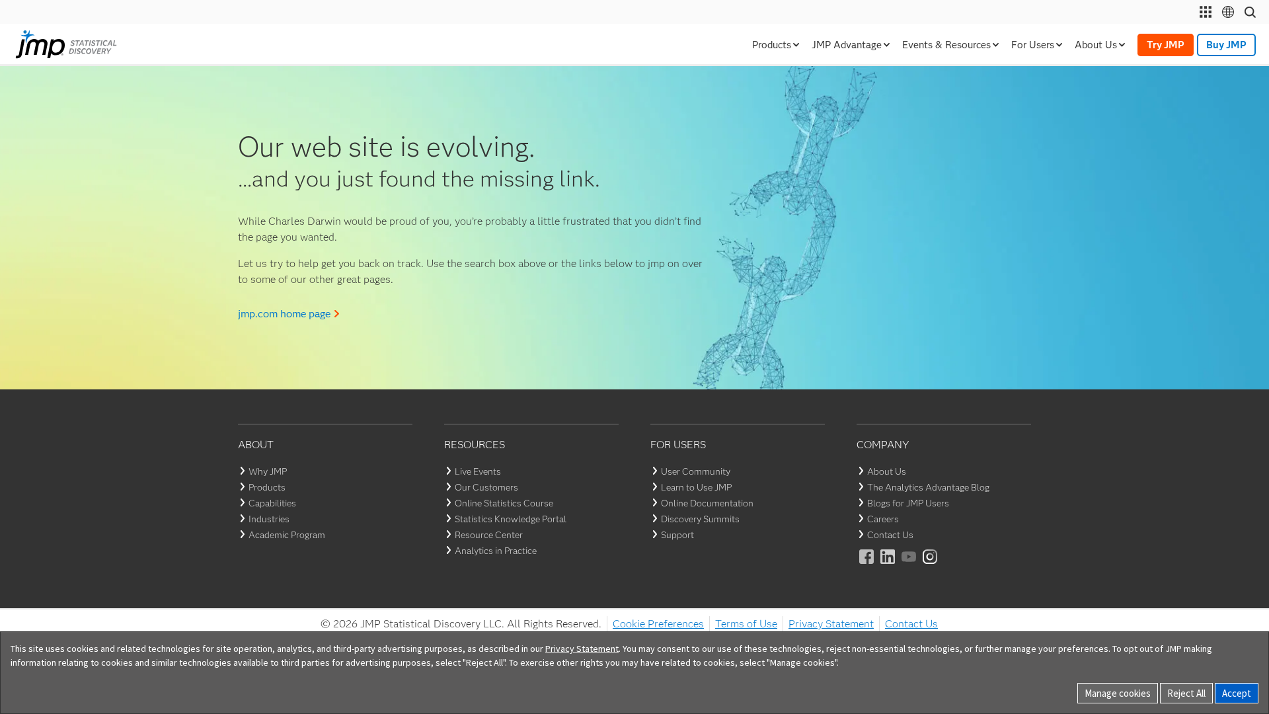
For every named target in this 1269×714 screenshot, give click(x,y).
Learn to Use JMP (696, 487)
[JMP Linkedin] (888, 565)
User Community (695, 471)
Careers (883, 519)
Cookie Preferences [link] (658, 623)
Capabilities (272, 503)
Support (677, 535)
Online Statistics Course (504, 503)
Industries (269, 519)
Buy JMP (1226, 45)
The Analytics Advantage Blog (928, 487)
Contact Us (890, 535)
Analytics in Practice (496, 551)
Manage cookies (1118, 693)
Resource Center (489, 535)
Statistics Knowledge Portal (510, 519)
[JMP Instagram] (930, 565)
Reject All (1186, 693)
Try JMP (1165, 45)
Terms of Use (746, 623)
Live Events (478, 471)
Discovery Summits (700, 519)
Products (267, 487)
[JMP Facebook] (867, 565)
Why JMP (268, 471)
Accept (1236, 693)
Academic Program (287, 535)
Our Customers (486, 487)
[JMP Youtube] (909, 565)
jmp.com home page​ (284, 313)
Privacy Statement (831, 623)
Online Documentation (707, 503)
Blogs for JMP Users (908, 503)
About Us (886, 471)
